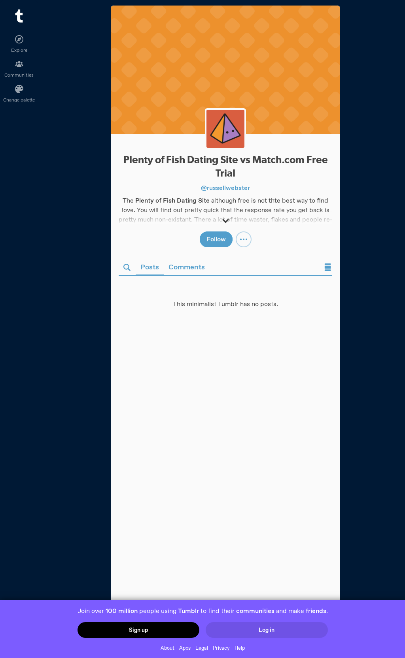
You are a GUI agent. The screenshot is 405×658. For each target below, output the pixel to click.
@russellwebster (225, 188)
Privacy (221, 648)
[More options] (244, 239)
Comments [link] (186, 267)
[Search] (127, 268)
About (167, 648)
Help (240, 648)
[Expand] (225, 217)
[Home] (19, 16)
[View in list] (327, 268)
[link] (225, 70)
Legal (201, 648)
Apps (185, 648)
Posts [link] (149, 267)
